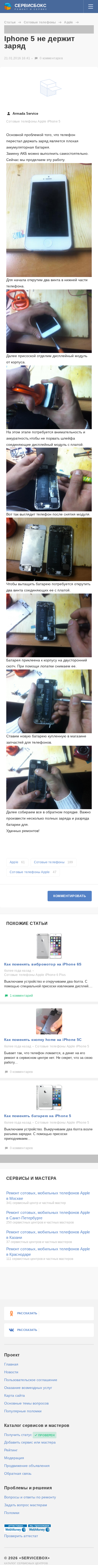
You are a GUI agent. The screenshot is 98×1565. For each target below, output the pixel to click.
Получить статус (18, 1435)
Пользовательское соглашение (30, 1380)
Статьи (9, 22)
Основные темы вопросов (26, 1403)
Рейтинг (11, 1450)
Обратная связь (17, 1473)
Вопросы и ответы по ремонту (30, 1497)
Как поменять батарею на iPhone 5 (37, 1116)
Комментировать (69, 896)
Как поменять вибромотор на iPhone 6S (42, 964)
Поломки (11, 1513)
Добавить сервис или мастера (30, 1442)
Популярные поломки (23, 1411)
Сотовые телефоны (40, 22)
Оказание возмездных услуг (28, 1388)
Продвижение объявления (27, 1466)
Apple (68, 22)
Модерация (14, 1458)
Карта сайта (14, 1395)
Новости (11, 1372)
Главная (11, 1364)
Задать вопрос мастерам (25, 1505)
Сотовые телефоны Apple (33, 872)
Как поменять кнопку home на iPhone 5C (43, 1040)
